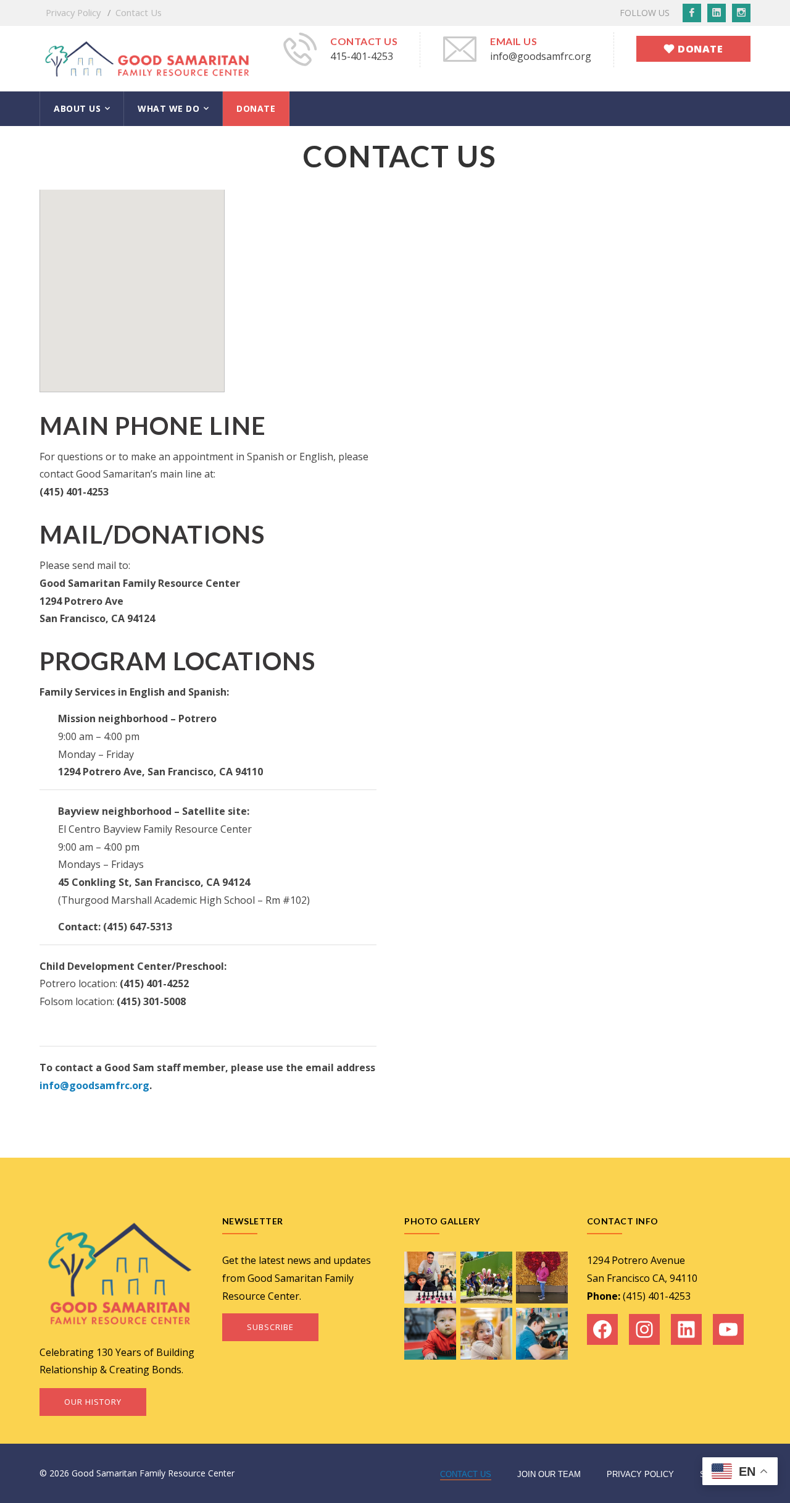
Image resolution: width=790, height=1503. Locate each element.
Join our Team (549, 1474)
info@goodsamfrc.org (94, 1085)
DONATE (255, 108)
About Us (77, 108)
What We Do (168, 108)
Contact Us (138, 12)
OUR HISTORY (93, 1401)
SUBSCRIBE (270, 1326)
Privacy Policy (73, 12)
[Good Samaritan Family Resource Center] (148, 57)
